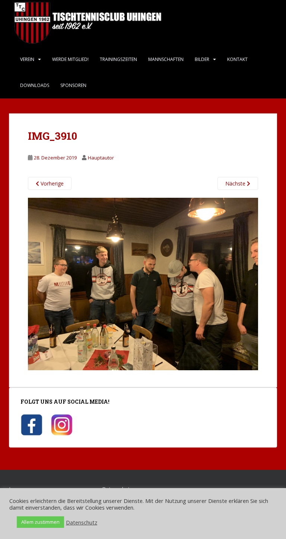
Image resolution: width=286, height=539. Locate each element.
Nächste (236, 183)
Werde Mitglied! (70, 59)
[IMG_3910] (143, 283)
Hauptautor (101, 157)
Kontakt (237, 59)
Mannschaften (166, 59)
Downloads (34, 85)
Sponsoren (73, 85)
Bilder (202, 59)
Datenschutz (81, 522)
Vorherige (51, 183)
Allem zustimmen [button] (40, 522)
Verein (27, 59)
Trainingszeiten (118, 59)
